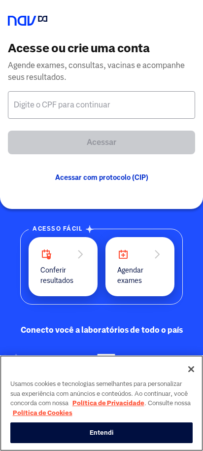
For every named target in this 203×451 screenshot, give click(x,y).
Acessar (101, 142)
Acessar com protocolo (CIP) (101, 177)
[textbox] (101, 105)
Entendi (102, 432)
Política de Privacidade (108, 403)
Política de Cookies (42, 412)
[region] (101, 403)
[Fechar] (191, 369)
